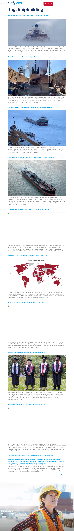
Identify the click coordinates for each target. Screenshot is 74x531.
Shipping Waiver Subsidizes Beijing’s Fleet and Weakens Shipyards (29, 15)
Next (63, 475)
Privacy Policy (9, 511)
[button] (72, 4)
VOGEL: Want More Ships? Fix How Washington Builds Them (27, 404)
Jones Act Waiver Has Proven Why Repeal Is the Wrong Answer (27, 57)
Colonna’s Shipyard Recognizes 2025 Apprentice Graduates (26, 352)
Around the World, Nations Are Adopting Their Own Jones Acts (27, 255)
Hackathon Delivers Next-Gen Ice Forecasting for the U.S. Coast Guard (30, 107)
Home (2, 511)
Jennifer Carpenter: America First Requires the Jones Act (26, 302)
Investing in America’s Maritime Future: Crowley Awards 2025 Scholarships (31, 157)
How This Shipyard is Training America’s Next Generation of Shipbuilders (30, 455)
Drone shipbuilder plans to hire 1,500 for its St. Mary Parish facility (29, 209)
